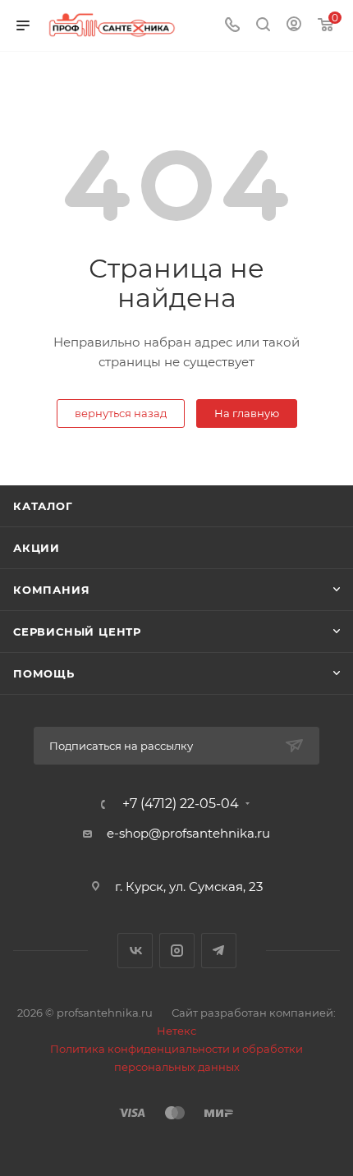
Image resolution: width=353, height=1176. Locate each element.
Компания (51, 589)
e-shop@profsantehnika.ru (188, 833)
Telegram (218, 950)
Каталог (43, 505)
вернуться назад (121, 413)
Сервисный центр (77, 631)
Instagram (177, 950)
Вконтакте (135, 950)
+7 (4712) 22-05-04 (180, 804)
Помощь (44, 673)
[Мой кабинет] (294, 26)
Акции (36, 547)
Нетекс (176, 1030)
